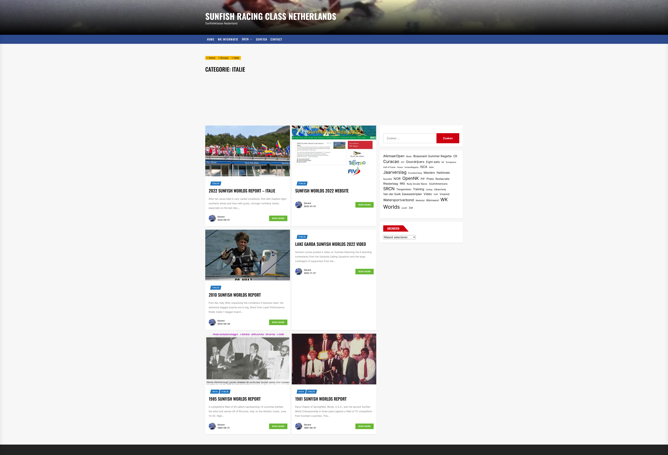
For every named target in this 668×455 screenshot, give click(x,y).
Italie (215, 183)
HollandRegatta (411, 167)
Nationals (443, 172)
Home (210, 39)
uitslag (429, 189)
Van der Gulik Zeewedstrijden (402, 194)
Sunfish (261, 39)
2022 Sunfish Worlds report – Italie (242, 190)
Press (430, 178)
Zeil (411, 207)
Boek (409, 156)
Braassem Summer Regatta (432, 156)
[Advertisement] (334, 99)
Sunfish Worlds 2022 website (322, 190)
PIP (423, 178)
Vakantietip (440, 189)
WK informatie (228, 39)
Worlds (391, 207)
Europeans (451, 162)
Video (428, 194)
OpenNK (410, 178)
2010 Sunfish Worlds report (235, 295)
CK (455, 156)
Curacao (391, 161)
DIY (402, 162)
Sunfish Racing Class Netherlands (270, 15)
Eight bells (433, 162)
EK (443, 162)
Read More (278, 218)
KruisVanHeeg (415, 173)
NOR (397, 178)
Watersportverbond (398, 200)
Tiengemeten (403, 189)
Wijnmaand (432, 200)
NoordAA (387, 179)
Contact (276, 39)
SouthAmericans (438, 183)
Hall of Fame (389, 167)
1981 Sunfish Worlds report (321, 399)
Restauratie (442, 178)
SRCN (245, 39)
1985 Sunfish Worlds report (235, 399)
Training (418, 189)
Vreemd (444, 194)
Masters (429, 172)
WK (444, 199)
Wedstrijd (420, 200)
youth (404, 208)
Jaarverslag (395, 172)
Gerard (221, 216)
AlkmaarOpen (393, 156)
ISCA (215, 391)
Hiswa (400, 167)
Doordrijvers (415, 162)
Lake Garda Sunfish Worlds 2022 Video (330, 244)
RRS (402, 183)
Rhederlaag (390, 183)
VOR (436, 194)
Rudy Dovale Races (417, 183)
